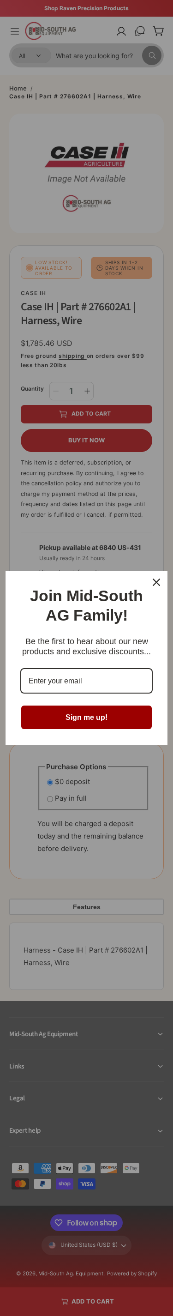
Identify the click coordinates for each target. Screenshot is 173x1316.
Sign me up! (86, 717)
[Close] (156, 582)
